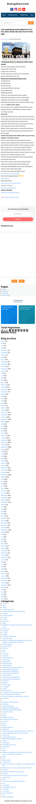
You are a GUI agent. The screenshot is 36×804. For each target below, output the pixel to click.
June (2, 346)
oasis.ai (4, 716)
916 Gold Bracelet (7, 609)
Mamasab (5, 704)
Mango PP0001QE (8, 706)
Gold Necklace (6, 675)
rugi (3, 748)
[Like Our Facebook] (12, 9)
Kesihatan (5, 698)
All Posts (5, 293)
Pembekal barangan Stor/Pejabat (7, 308)
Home (4, 15)
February (4, 385)
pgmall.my (5, 729)
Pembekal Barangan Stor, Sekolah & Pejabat (26, 308)
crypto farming (7, 638)
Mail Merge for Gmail (12, 197)
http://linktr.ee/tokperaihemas (10, 192)
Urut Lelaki (5, 791)
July (2, 343)
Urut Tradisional (7, 793)
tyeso (4, 779)
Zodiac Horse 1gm (8, 797)
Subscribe (18, 219)
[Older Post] (22, 281)
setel (3, 756)
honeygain (5, 687)
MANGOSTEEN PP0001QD (10, 708)
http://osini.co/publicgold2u (11, 173)
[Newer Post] (14, 281)
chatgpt (4, 634)
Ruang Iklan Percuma (9, 745)
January (3, 387)
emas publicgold (7, 658)
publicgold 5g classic (9, 737)
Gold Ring (5, 681)
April (2, 357)
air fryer (4, 617)
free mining (6, 660)
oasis (4, 714)
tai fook (4, 774)
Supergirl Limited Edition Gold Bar (13, 772)
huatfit (4, 689)
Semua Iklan (6, 295)
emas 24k (5, 654)
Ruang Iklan (6, 743)
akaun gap (5, 621)
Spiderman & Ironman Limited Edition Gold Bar (17, 768)
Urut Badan (6, 785)
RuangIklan (6, 747)
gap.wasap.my (5, 178)
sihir (3, 758)
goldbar (4, 683)
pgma (4, 723)
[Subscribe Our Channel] (23, 9)
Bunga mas (5, 629)
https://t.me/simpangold (8, 188)
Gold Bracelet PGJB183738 (10, 673)
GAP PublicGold (7, 663)
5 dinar (4, 607)
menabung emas (7, 712)
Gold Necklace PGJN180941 (10, 677)
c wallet (4, 633)
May (2, 348)
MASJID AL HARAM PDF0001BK (11, 710)
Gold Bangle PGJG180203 (10, 669)
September (4, 369)
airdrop (4, 619)
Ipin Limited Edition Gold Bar (11, 694)
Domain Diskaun (7, 644)
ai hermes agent (7, 615)
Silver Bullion (6, 760)
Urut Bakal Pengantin (9, 787)
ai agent (4, 613)
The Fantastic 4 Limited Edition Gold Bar (15, 775)
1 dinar (4, 604)
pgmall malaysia (7, 727)
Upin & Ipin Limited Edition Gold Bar (13, 781)
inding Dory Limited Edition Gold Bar (13, 692)
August (3, 341)
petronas (5, 721)
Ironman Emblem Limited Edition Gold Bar (15, 696)
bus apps (5, 631)
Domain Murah (7, 646)
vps (3, 795)
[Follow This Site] (20, 9)
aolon (4, 623)
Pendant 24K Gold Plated (10, 719)
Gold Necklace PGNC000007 (11, 679)
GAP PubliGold (6, 665)
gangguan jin (6, 662)
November (4, 353)
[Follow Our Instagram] (16, 9)
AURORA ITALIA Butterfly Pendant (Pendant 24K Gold (17, 626)
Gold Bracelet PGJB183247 (10, 671)
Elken (4, 650)
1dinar (4, 606)
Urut (3, 783)
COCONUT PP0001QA (9, 636)
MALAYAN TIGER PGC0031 (10, 702)
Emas (4, 652)
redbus (4, 741)
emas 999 (5, 656)
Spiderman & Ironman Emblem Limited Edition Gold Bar (18, 765)
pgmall (4, 725)
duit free (5, 648)
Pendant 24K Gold (8, 718)
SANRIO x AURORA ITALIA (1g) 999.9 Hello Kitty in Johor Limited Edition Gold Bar (17, 753)
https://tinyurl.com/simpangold (11, 183)
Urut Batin (5, 789)
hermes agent (6, 685)
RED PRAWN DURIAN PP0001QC (12, 739)
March (3, 359)
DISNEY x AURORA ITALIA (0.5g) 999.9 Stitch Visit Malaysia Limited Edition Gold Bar (17, 641)
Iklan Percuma (6, 690)
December (4, 350)
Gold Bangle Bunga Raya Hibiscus (12, 667)
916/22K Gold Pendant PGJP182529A (13, 611)
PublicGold (5, 735)
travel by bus (6, 777)
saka (3, 750)
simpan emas (6, 762)
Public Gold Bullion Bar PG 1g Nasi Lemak (15, 733)
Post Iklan (5, 291)
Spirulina (5, 770)
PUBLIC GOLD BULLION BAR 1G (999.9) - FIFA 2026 (17, 731)
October (3, 355)
